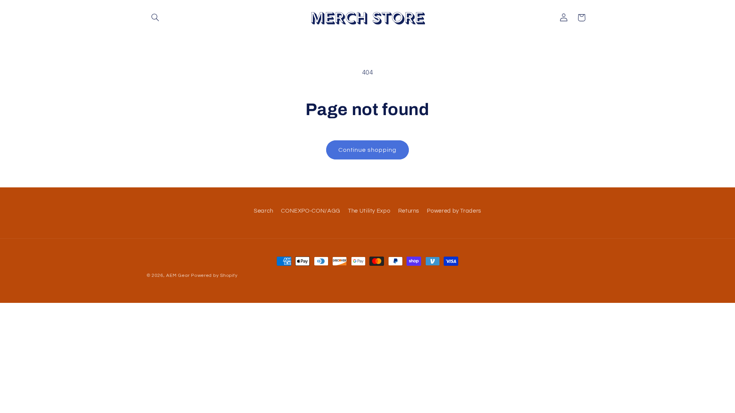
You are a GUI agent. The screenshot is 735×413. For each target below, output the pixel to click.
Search (263, 211)
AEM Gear (177, 275)
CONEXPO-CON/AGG (310, 211)
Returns (408, 211)
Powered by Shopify (214, 275)
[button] (155, 17)
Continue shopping (367, 150)
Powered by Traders (454, 211)
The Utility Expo (369, 211)
